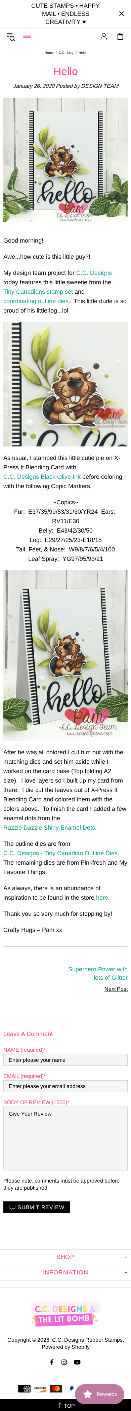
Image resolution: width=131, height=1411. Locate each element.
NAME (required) (23, 1050)
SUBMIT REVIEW (40, 1207)
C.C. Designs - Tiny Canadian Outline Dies (60, 853)
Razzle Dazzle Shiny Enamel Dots (49, 827)
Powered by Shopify (66, 1347)
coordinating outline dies (36, 301)
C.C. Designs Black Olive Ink (42, 476)
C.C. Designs (94, 272)
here (102, 897)
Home (49, 53)
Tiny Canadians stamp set (38, 291)
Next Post (116, 989)
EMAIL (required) (23, 1076)
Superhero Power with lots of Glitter (98, 973)
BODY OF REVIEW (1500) (35, 1102)
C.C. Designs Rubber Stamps (27, 36)
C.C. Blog (66, 53)
